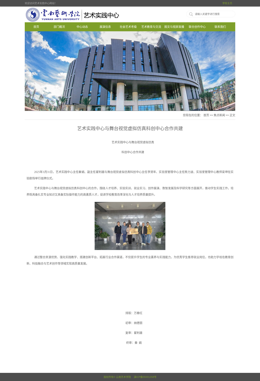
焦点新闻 (219, 115)
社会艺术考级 (128, 26)
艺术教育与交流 (151, 26)
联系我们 (220, 26)
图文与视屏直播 (174, 26)
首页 (36, 26)
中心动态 (82, 26)
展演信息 (105, 26)
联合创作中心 (197, 26)
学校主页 (227, 3)
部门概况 (59, 26)
